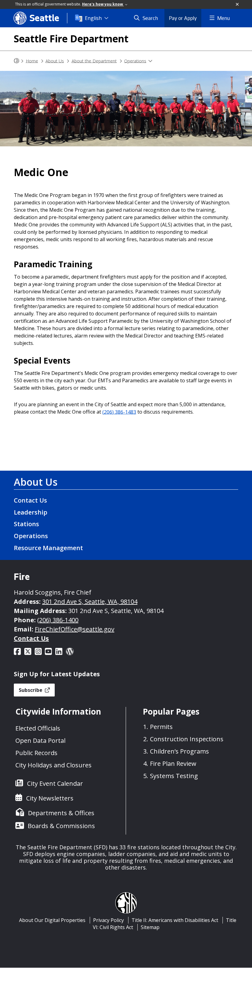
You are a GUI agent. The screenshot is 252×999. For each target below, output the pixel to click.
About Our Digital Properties (52, 920)
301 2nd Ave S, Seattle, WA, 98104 (89, 601)
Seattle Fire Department (71, 38)
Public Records (36, 753)
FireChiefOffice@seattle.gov (74, 629)
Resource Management (48, 548)
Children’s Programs (179, 751)
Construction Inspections (186, 739)
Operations (135, 61)
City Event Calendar (55, 783)
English (93, 18)
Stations (26, 524)
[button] (237, 4)
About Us (54, 61)
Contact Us (30, 500)
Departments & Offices (61, 813)
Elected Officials (37, 728)
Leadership (30, 512)
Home (32, 61)
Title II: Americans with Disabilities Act (175, 920)
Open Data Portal (40, 740)
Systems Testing (174, 776)
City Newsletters (49, 798)
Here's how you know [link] (103, 4)
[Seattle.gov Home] (16, 61)
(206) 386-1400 (57, 620)
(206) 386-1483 (119, 411)
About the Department (94, 61)
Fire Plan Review (173, 763)
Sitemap (150, 927)
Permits (161, 727)
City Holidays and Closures (53, 765)
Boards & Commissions (61, 826)
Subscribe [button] (31, 690)
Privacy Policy (108, 920)
